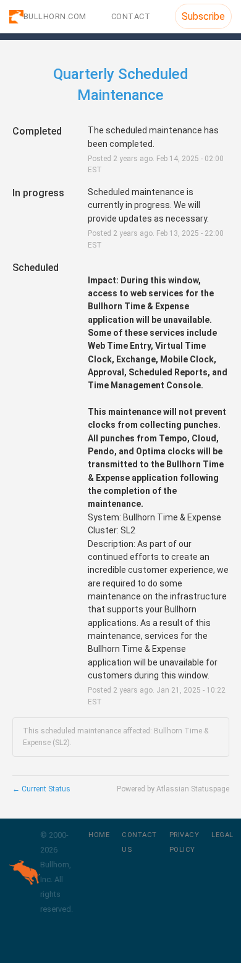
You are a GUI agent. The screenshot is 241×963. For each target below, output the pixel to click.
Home (98, 835)
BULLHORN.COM (55, 16)
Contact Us (139, 842)
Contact (131, 16)
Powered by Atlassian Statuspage (173, 789)
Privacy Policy (184, 842)
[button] (203, 16)
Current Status (41, 789)
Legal (222, 835)
